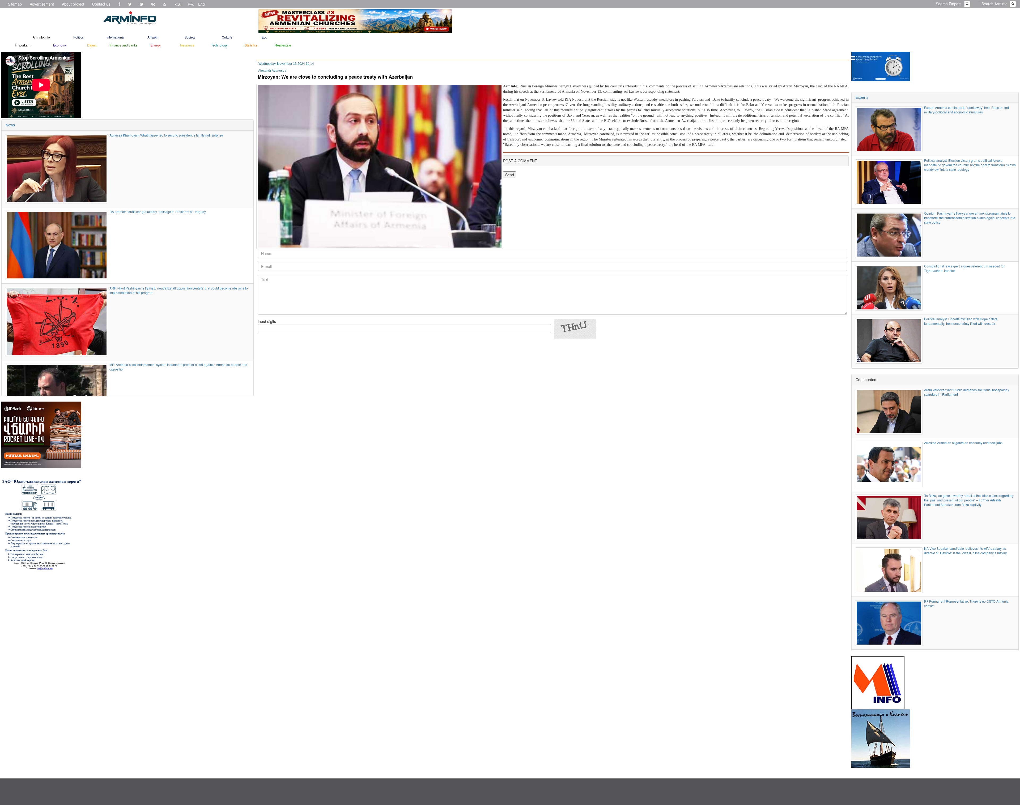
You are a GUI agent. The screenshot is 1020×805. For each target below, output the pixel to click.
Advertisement (42, 4)
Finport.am (22, 45)
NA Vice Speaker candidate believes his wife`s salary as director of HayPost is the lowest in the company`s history (965, 550)
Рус (191, 4)
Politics (78, 37)
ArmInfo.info (41, 37)
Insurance (187, 45)
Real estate (283, 45)
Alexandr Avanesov (272, 71)
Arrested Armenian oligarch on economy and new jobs (963, 442)
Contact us (101, 4)
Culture (227, 37)
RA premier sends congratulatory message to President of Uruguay (157, 211)
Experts (862, 97)
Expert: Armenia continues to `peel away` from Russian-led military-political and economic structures (967, 109)
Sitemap (15, 4)
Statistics (251, 45)
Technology (219, 45)
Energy (155, 45)
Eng (201, 4)
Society (190, 37)
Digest (91, 45)
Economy (60, 45)
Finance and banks (123, 45)
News (10, 124)
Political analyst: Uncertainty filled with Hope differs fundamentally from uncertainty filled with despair (960, 321)
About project (73, 4)
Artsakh (152, 37)
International (116, 37)
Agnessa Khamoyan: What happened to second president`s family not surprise (166, 135)
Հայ (178, 4)
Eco (264, 37)
